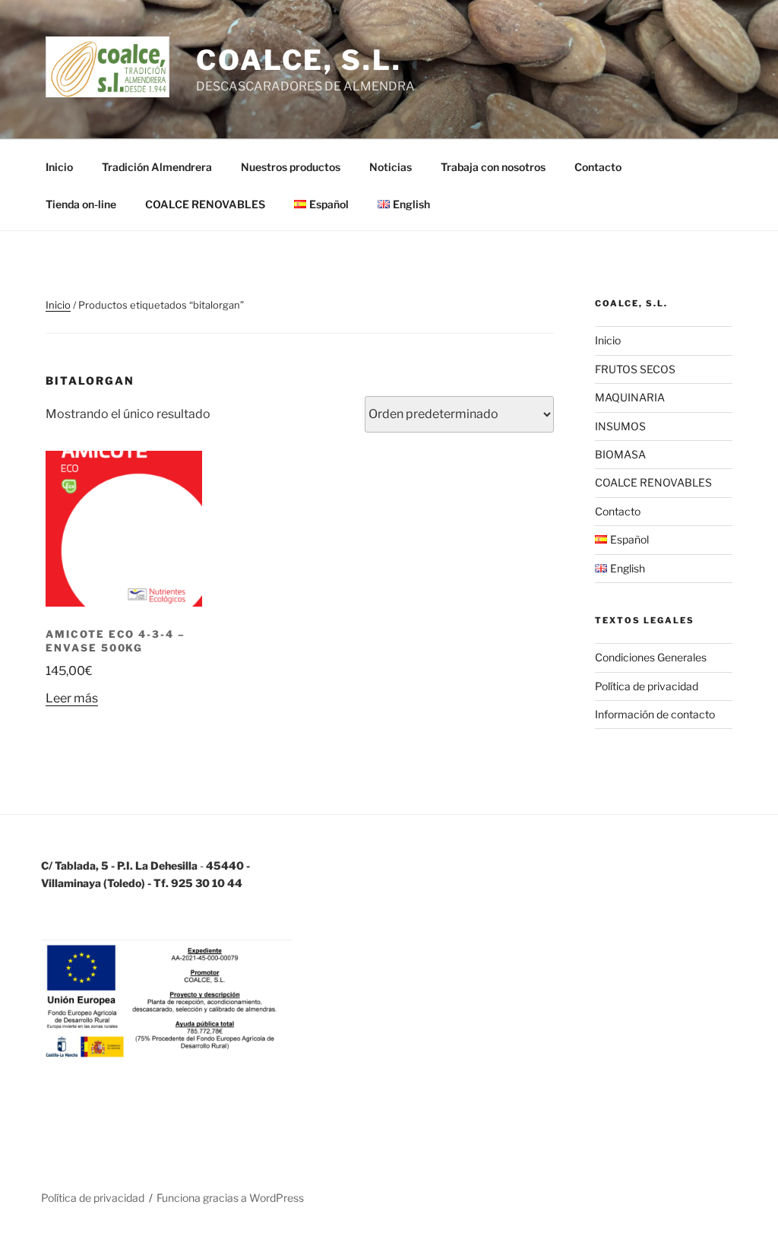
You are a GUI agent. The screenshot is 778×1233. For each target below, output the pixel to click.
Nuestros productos (290, 166)
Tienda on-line (81, 204)
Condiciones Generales (651, 657)
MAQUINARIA (630, 397)
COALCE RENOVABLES (205, 204)
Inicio (59, 166)
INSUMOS (620, 426)
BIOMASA (620, 454)
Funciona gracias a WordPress (230, 1197)
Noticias (390, 166)
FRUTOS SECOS (635, 369)
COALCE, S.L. (299, 60)
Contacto (597, 166)
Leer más (72, 698)
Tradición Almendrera (157, 166)
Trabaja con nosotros (493, 166)
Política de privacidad (646, 686)
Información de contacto (655, 714)
